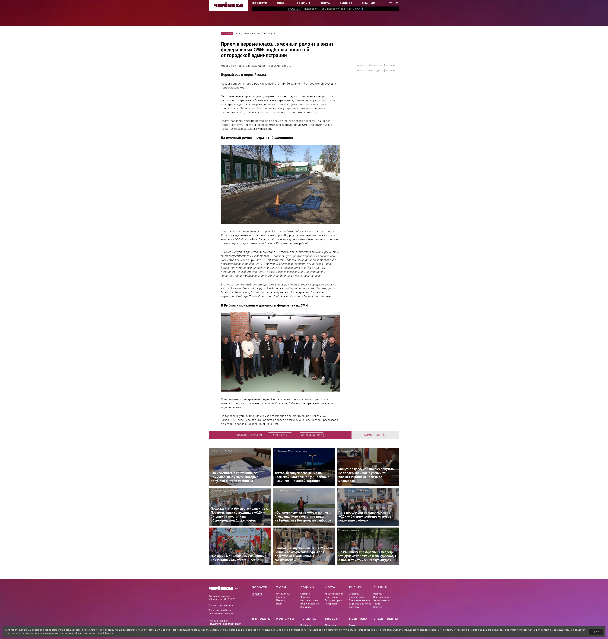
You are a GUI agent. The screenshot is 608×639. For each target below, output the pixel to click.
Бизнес (345, 3)
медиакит (378, 65)
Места (325, 3)
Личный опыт (295, 491)
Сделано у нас (356, 597)
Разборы (232, 451)
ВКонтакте (330, 625)
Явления (305, 597)
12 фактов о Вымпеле (360, 603)
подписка (358, 619)
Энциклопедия (381, 597)
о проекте (261, 619)
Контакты (285, 619)
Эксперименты (381, 600)
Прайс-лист (306, 625)
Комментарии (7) (375, 435)
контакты (390, 65)
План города (331, 597)
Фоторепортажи (309, 600)
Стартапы (354, 593)
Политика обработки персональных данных (221, 612)
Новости (259, 3)
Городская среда (333, 600)
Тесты (376, 603)
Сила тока (354, 607)
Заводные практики (236, 491)
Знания (368, 3)
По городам (331, 603)
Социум (303, 3)
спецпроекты (385, 619)
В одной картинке (299, 451)
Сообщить (257, 594)
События (231, 530)
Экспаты (280, 597)
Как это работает (334, 593)
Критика (377, 607)
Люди (282, 3)
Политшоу (359, 451)
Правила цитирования (221, 605)
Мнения (355, 530)
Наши (279, 603)
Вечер (352, 625)
